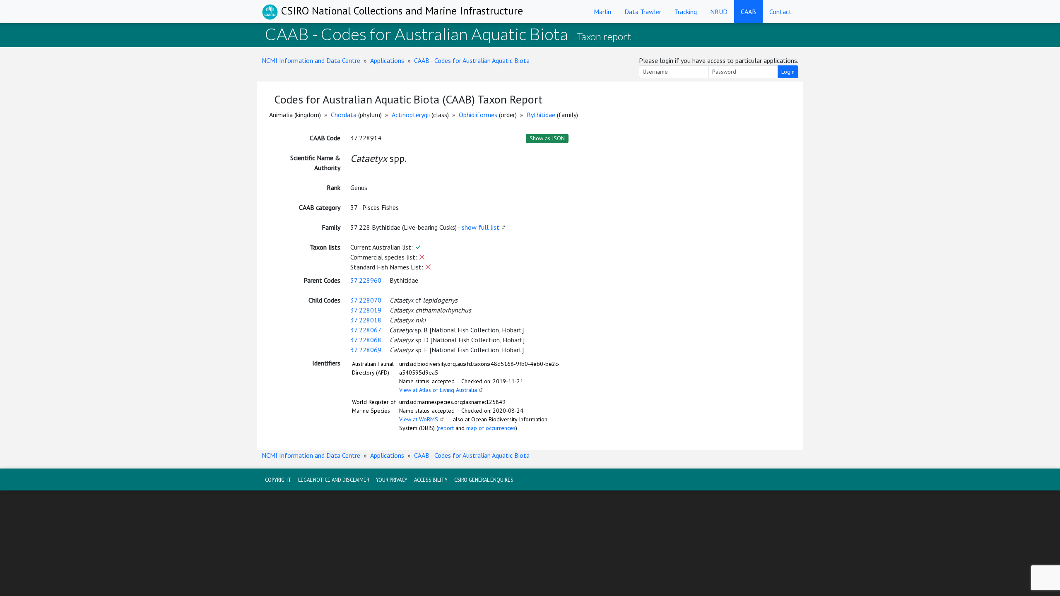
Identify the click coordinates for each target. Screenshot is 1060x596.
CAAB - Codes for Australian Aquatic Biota (472, 60)
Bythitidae (541, 115)
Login (788, 71)
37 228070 (365, 300)
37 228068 (365, 340)
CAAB (748, 11)
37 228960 (365, 280)
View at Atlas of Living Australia (438, 390)
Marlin (602, 11)
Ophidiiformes (478, 115)
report (446, 428)
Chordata (344, 115)
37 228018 (365, 320)
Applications (387, 60)
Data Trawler (642, 11)
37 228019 (365, 310)
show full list (480, 227)
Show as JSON (547, 138)
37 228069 (365, 350)
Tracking (686, 11)
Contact (780, 11)
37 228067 (365, 330)
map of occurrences (491, 428)
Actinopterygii (411, 115)
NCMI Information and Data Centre (311, 60)
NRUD (719, 11)
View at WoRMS (418, 419)
